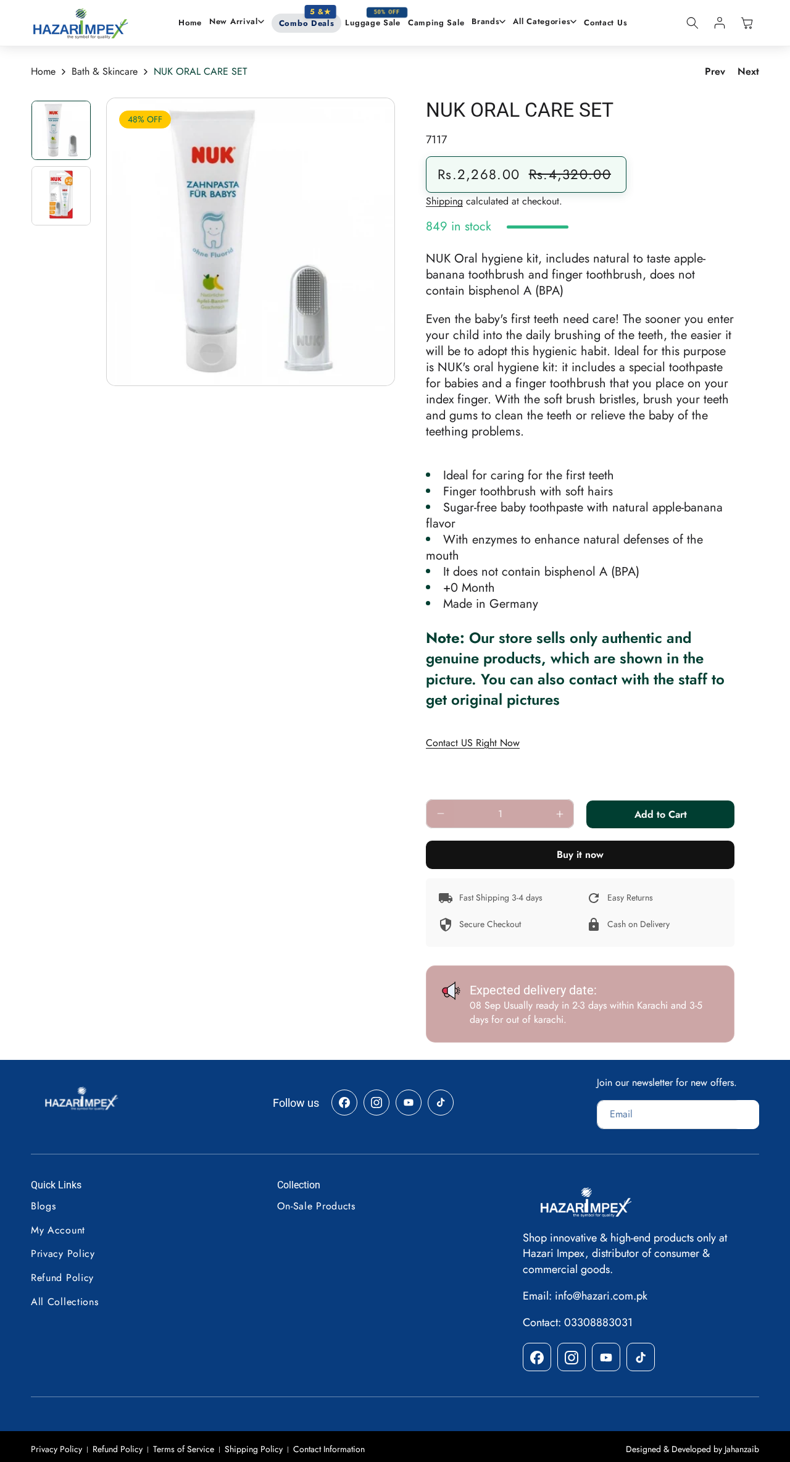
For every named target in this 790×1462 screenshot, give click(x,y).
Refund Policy (118, 1449)
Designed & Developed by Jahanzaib (692, 1449)
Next (748, 71)
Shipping (444, 201)
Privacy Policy (56, 1449)
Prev (715, 71)
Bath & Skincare (105, 71)
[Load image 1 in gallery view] (61, 130)
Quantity (445, 788)
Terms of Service (183, 1449)
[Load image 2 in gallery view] (61, 195)
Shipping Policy (254, 1449)
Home (43, 71)
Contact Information (329, 1449)
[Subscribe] (745, 1114)
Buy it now (580, 854)
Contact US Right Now (473, 743)
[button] (237, 22)
